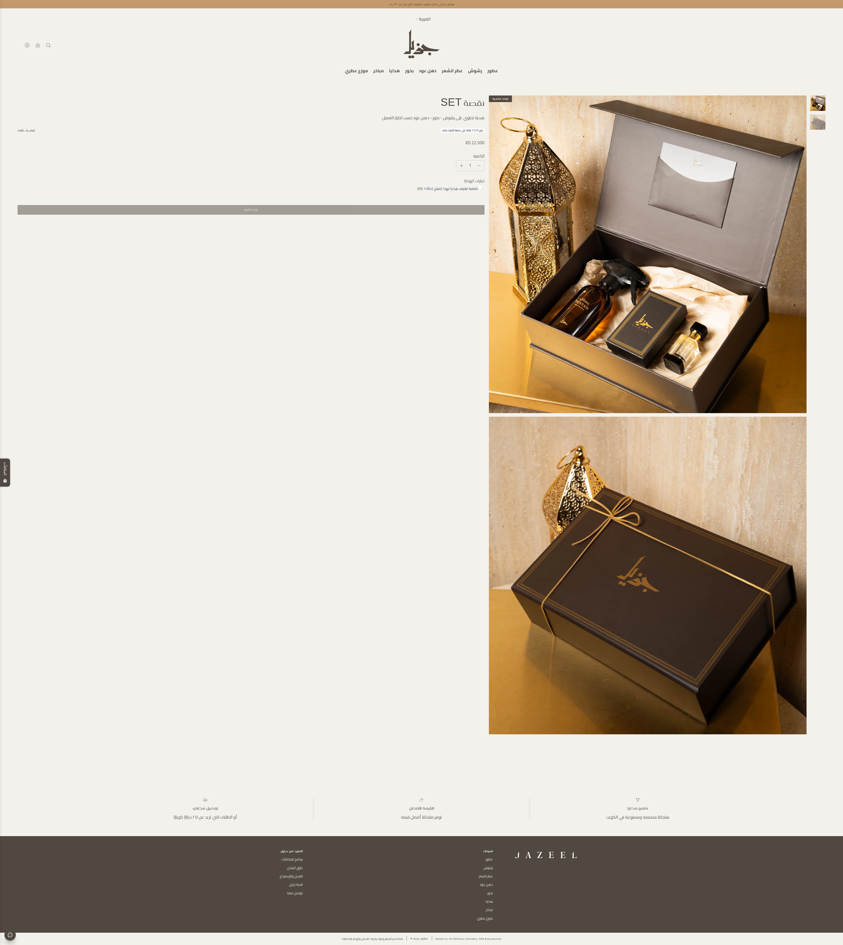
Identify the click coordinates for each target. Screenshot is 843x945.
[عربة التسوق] (37, 45)
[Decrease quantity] (479, 165)
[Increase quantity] (461, 165)
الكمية (479, 156)
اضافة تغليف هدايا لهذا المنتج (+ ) (447, 188)
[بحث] (48, 45)
